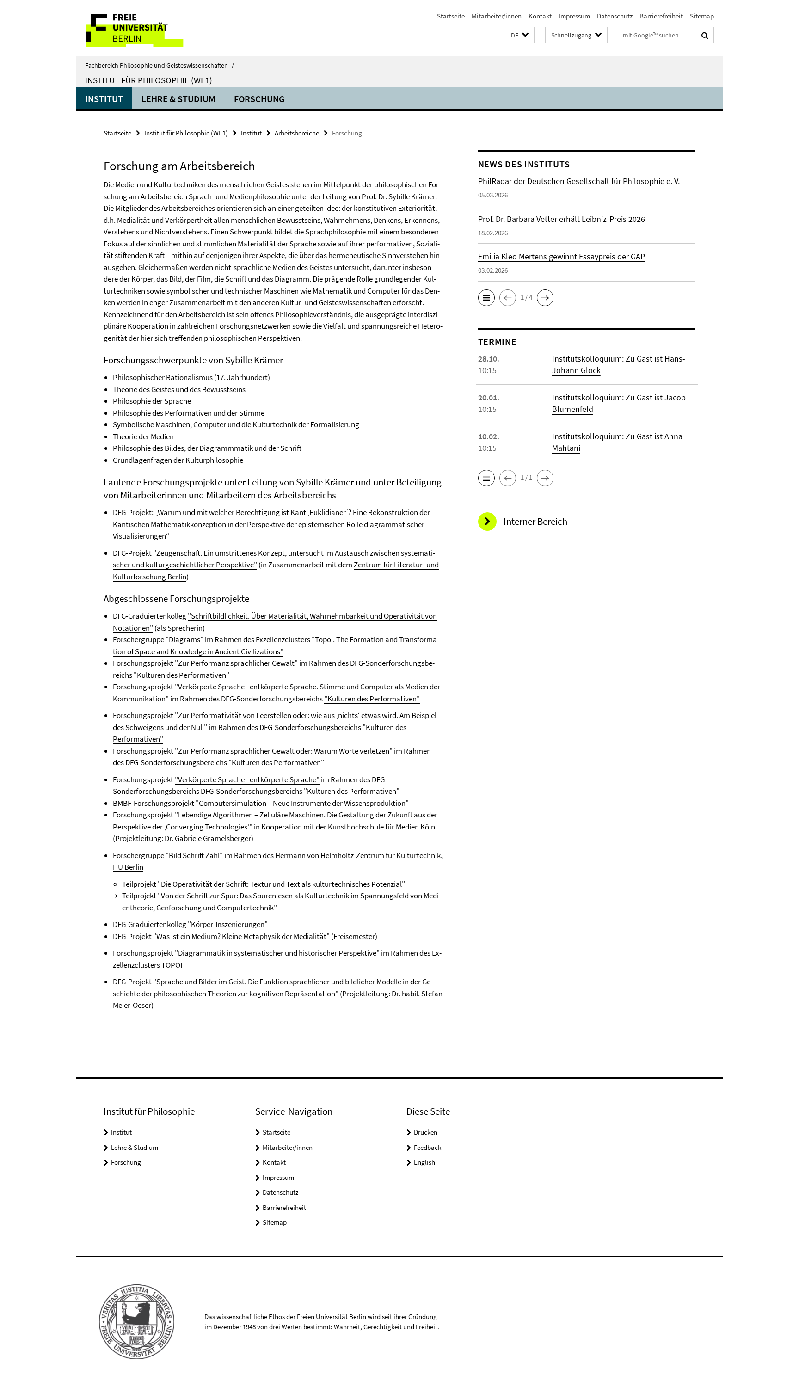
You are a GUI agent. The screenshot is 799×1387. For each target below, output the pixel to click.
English (424, 1162)
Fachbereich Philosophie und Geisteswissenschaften (159, 65)
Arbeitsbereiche (297, 133)
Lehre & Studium (178, 98)
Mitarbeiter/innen (497, 16)
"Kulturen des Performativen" (181, 675)
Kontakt (540, 16)
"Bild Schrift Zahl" (194, 855)
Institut (104, 98)
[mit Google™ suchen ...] (704, 35)
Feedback (427, 1147)
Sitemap (702, 16)
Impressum (574, 16)
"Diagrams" (184, 639)
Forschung (259, 98)
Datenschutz (615, 16)
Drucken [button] (425, 1132)
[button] (520, 35)
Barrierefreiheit (661, 16)
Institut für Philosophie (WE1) (148, 80)
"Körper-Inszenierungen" (228, 924)
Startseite (451, 16)
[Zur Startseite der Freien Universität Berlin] (153, 28)
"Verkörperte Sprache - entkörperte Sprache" (247, 779)
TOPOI (171, 965)
